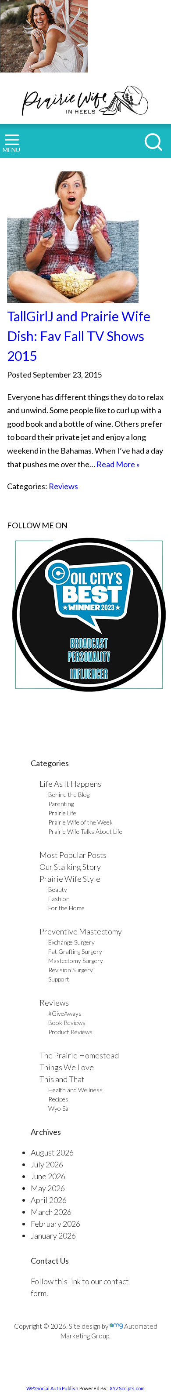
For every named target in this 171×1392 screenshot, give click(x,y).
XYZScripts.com (127, 1388)
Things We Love (66, 1067)
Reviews (63, 486)
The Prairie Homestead (79, 1055)
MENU (11, 149)
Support (58, 979)
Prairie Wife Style (69, 878)
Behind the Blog (68, 794)
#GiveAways (65, 1013)
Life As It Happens (70, 784)
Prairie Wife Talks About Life (85, 831)
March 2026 (51, 1212)
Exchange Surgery (71, 942)
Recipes (58, 1099)
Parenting (61, 803)
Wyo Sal (59, 1108)
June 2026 (48, 1176)
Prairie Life (62, 813)
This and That (62, 1079)
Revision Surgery (70, 970)
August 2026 (52, 1152)
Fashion (59, 898)
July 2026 (47, 1164)
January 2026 (53, 1235)
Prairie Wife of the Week (80, 822)
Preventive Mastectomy (80, 931)
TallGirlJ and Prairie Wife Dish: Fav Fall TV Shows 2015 (78, 335)
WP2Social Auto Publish (52, 1388)
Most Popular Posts (73, 855)
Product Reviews (70, 1032)
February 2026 (55, 1223)
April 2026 (49, 1200)
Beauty (57, 889)
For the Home (66, 908)
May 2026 (48, 1188)
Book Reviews (67, 1022)
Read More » (118, 464)
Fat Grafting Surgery (75, 951)
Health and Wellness (75, 1090)
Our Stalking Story (70, 867)
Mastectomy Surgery (75, 960)
